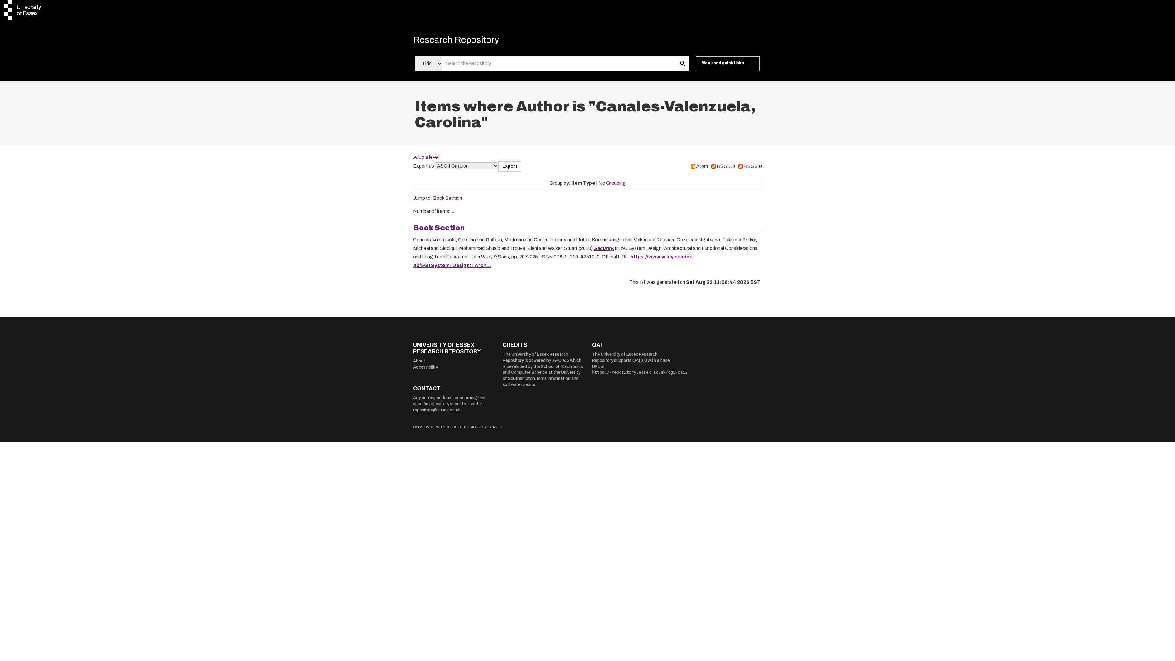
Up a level (428, 157)
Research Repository (456, 40)
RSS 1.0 (726, 166)
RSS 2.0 (753, 166)
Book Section (447, 198)
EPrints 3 (560, 360)
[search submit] (682, 63)
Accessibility (425, 367)
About (419, 361)
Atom (702, 166)
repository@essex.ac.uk (437, 410)
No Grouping (612, 183)
